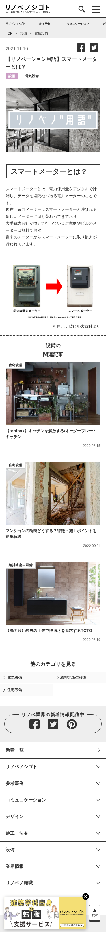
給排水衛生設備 (21, 565)
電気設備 (41, 33)
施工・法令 (17, 833)
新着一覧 (15, 750)
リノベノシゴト (21, 766)
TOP (9, 33)
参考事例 (15, 783)
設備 (23, 33)
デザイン (15, 816)
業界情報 (15, 866)
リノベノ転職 (19, 882)
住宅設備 (15, 365)
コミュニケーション (26, 799)
